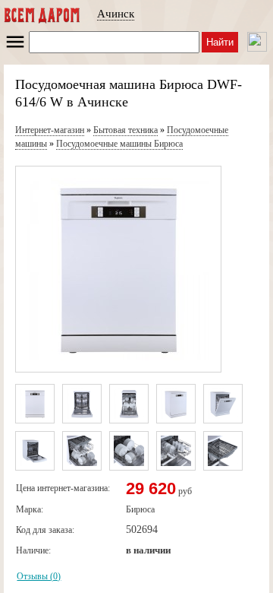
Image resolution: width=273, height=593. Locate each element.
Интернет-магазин (49, 130)
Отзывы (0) (39, 576)
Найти (220, 42)
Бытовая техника (125, 130)
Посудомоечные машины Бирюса (119, 143)
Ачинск (115, 14)
